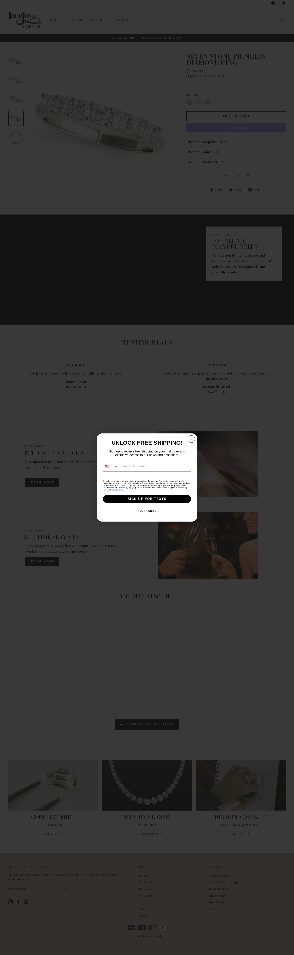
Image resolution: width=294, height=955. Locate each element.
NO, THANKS (147, 511)
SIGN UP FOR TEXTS (147, 499)
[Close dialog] (191, 439)
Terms (121, 490)
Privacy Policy (109, 490)
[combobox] (110, 466)
